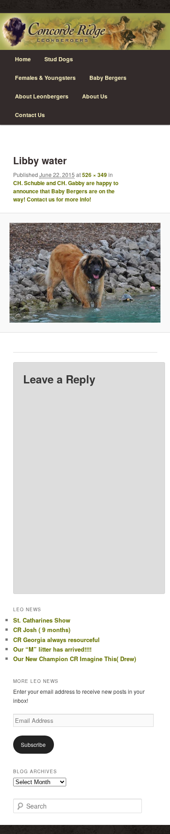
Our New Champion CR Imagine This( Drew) (74, 658)
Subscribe (33, 744)
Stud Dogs (58, 59)
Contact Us (30, 115)
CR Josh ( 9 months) (41, 629)
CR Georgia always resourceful (56, 639)
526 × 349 (94, 175)
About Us (94, 96)
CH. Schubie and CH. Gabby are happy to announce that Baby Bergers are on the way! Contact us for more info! (65, 191)
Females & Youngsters (45, 78)
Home (23, 59)
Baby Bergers (107, 78)
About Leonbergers (41, 96)
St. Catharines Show (41, 620)
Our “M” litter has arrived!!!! (52, 649)
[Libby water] (85, 273)
